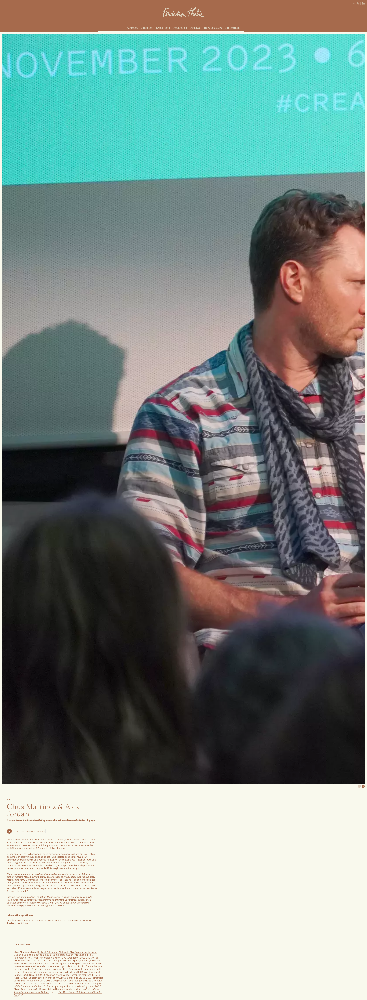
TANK (76, 954)
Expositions (163, 27)
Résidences (180, 27)
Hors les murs (213, 27)
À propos (132, 27)
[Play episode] (9, 831)
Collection (147, 27)
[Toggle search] (354, 3)
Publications (232, 27)
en (363, 3)
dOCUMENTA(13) (28, 975)
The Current (49, 963)
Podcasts (195, 27)
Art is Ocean (95, 963)
